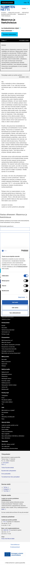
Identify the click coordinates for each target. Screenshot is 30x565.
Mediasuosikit (5, 389)
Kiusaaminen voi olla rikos (8, 347)
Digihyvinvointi (5, 372)
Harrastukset (5, 412)
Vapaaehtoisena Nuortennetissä (10, 448)
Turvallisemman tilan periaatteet (10, 477)
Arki (3, 407)
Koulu (3, 397)
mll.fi (2, 464)
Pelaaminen (5, 376)
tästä (2, 509)
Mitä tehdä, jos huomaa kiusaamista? (11, 353)
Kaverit (3, 325)
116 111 (5, 521)
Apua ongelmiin (5, 433)
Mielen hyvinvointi (6, 361)
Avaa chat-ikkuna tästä (7, 538)
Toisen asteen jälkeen (7, 402)
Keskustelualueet (14, 12)
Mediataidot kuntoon (7, 374)
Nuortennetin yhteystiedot (8, 471)
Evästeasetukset (15, 547)
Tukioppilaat (5, 395)
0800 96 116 (7, 530)
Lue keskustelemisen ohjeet (10, 28)
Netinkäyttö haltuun (6, 378)
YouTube (6, 491)
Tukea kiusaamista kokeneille (9, 349)
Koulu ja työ (5, 393)
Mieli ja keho (5, 356)
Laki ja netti (4, 387)
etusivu (3, 12)
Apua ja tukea (6, 422)
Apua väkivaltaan (6, 438)
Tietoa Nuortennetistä (7, 467)
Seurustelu (4, 327)
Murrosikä (4, 359)
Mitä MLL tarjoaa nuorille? (8, 444)
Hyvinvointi (4, 364)
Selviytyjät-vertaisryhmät (8, 351)
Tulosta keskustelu (9, 34)
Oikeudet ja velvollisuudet (8, 416)
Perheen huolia (5, 334)
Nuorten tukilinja (6, 427)
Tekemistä (5, 441)
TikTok (5, 487)
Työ (2, 404)
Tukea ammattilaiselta (7, 431)
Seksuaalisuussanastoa (8, 317)
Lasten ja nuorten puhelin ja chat (10, 425)
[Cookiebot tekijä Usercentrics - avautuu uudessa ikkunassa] (21, 251)
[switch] (26, 280)
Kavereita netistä (6, 380)
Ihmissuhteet (5, 323)
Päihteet (4, 366)
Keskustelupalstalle (7, 2)
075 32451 (6, 463)
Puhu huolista (5, 429)
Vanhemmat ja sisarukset (8, 330)
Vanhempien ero (6, 332)
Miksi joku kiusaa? (6, 342)
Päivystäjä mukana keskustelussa (15, 13)
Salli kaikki (15, 302)
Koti (3, 414)
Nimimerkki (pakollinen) (6, 226)
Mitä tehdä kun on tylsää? (8, 410)
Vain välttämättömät (15, 313)
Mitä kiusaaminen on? (7, 340)
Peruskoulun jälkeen (7, 400)
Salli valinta (15, 307)
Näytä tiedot (21, 297)
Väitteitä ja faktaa (6, 319)
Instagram (6, 489)
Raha (3, 419)
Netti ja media (6, 369)
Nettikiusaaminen (6, 383)
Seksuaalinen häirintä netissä (9, 385)
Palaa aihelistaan (6, 31)
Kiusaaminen (6, 337)
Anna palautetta (5, 474)
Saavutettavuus (15, 544)
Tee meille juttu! (6, 446)
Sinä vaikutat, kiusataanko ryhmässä (11, 344)
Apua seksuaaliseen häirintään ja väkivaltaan (13, 436)
